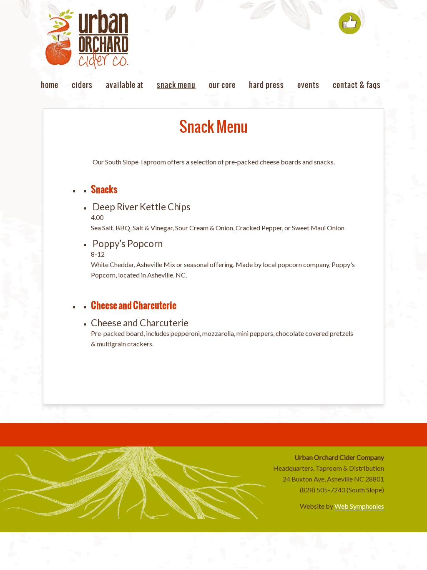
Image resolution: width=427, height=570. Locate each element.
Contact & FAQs (357, 85)
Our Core (222, 85)
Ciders (82, 85)
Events (308, 85)
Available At (124, 85)
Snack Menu (176, 85)
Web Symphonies (359, 506)
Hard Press (266, 85)
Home (49, 85)
